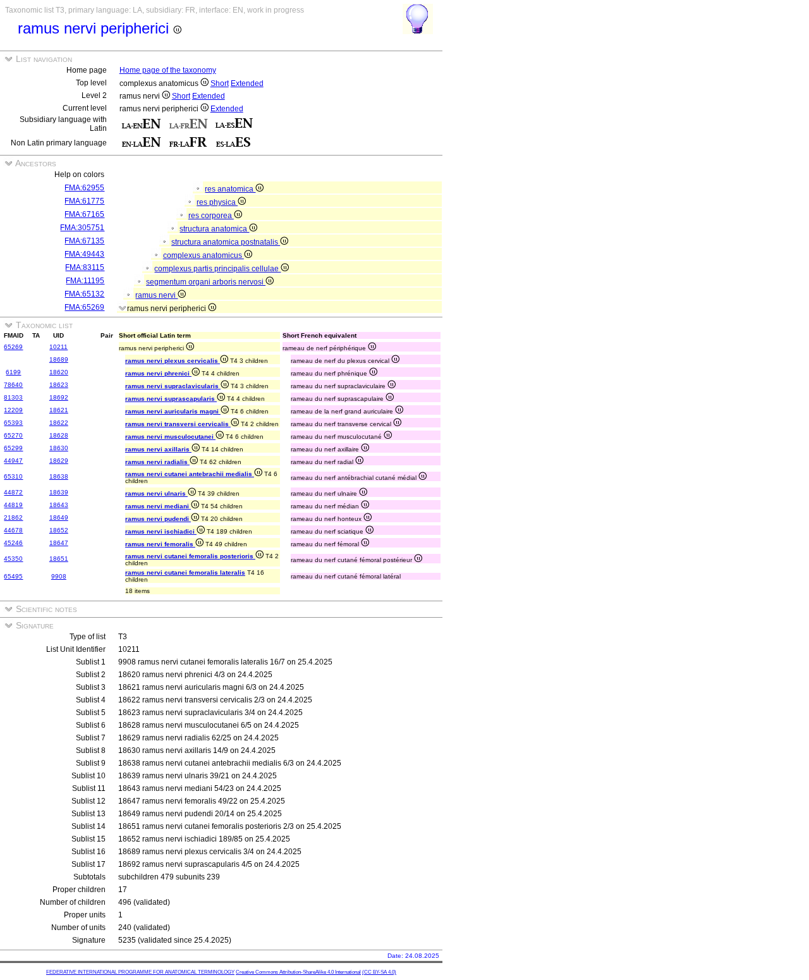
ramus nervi (156, 295)
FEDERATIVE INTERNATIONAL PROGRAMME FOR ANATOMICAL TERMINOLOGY (140, 972)
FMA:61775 (84, 201)
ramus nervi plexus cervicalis (172, 360)
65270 (13, 435)
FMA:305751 (82, 227)
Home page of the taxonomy (167, 70)
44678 (13, 530)
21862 (13, 517)
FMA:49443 (84, 254)
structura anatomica (214, 228)
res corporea (211, 215)
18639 (58, 492)
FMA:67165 (84, 214)
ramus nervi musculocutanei (170, 436)
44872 (13, 492)
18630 (58, 447)
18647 (58, 542)
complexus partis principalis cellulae (217, 268)
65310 (13, 476)
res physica (217, 202)
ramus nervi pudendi (158, 518)
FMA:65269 (84, 307)
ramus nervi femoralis (160, 544)
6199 (13, 372)
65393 (13, 422)
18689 (58, 359)
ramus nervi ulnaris (156, 493)
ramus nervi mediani (158, 506)
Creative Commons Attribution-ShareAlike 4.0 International (298, 972)
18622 (58, 422)
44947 (13, 460)
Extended (247, 83)
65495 (13, 576)
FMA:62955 (84, 187)
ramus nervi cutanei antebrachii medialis (189, 473)
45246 (13, 542)
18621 (58, 410)
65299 (13, 447)
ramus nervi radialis (157, 461)
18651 (58, 558)
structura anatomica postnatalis (225, 242)
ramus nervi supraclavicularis (173, 386)
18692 (58, 397)
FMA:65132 (84, 294)
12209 (13, 410)
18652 (58, 530)
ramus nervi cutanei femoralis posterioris (190, 556)
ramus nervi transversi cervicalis (178, 423)
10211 (58, 346)
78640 (13, 384)
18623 (58, 384)
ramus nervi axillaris (158, 449)
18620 (58, 372)
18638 (58, 476)
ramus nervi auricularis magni (173, 411)
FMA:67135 (84, 240)
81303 (13, 397)
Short (219, 83)
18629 (58, 460)
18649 (58, 517)
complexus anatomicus (203, 255)
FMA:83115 (84, 267)
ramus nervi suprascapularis (171, 398)
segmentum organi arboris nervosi (205, 282)
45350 (13, 558)
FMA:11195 (85, 280)
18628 (58, 435)
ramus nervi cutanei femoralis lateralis (185, 572)
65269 (13, 346)
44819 (13, 504)
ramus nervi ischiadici (161, 531)
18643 (58, 504)
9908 (58, 576)
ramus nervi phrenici (158, 373)
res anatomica (230, 189)
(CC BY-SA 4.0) (379, 972)
